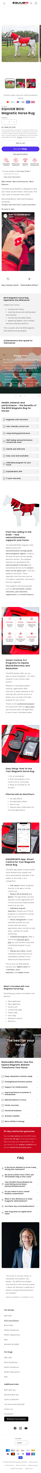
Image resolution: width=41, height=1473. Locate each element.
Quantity (4, 118)
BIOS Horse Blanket (11, 1320)
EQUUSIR (11, 1462)
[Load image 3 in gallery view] (31, 83)
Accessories (8, 1414)
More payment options (20, 154)
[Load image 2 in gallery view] (20, 83)
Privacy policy (9, 1465)
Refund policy (33, 1462)
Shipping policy (33, 1465)
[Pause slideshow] (38, 396)
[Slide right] (38, 84)
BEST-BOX (30, 707)
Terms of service (21, 1465)
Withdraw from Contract (16, 1419)
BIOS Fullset (8, 1325)
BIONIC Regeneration (12, 1335)
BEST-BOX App (10, 1390)
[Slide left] (2, 84)
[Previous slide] (16, 396)
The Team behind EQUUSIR (14, 1404)
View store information (12, 177)
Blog (5, 1339)
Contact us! (8, 1409)
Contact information (16, 1468)
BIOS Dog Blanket (11, 1362)
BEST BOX (8, 1357)
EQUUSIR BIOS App (11, 1395)
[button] (4, 3)
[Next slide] (25, 396)
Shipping (19, 137)
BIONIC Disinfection (11, 1330)
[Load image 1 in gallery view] (10, 83)
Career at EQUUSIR (11, 1399)
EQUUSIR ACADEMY (11, 1344)
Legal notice (29, 1468)
